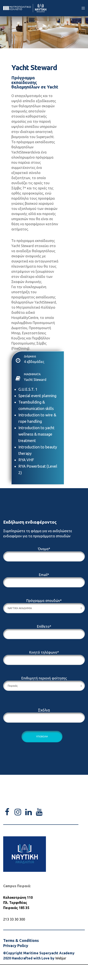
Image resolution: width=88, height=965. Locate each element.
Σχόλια (44, 710)
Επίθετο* (44, 626)
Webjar (60, 958)
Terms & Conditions (21, 940)
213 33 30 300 (14, 919)
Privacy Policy (15, 945)
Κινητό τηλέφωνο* (44, 652)
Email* (44, 575)
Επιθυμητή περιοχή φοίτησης (44, 678)
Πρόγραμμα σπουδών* (44, 601)
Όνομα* (44, 549)
